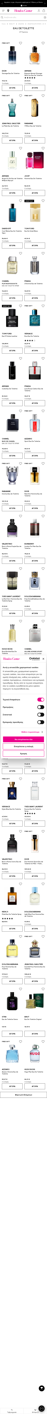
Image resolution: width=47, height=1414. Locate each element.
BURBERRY (29, 544)
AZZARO (28, 439)
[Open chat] (42, 1409)
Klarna (40, 2)
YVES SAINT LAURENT (11, 596)
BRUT (26, 1017)
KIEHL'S (5, 912)
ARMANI (27, 71)
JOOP (27, 176)
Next (45, 3)
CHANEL (5, 281)
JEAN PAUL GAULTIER (11, 123)
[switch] (40, 707)
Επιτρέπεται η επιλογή (23, 746)
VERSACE (28, 334)
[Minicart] (43, 10)
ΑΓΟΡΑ (12, 88)
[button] (2, 17)
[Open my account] (38, 10)
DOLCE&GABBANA (32, 596)
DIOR (4, 71)
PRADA (27, 281)
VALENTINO (7, 544)
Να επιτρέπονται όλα (23, 739)
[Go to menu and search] (3, 10)
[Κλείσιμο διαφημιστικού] (43, 659)
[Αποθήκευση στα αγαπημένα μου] (20, 43)
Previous (2, 3)
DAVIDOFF (6, 228)
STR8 (4, 1017)
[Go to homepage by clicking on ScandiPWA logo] (23, 10)
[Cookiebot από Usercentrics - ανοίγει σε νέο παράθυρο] (30, 658)
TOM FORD (29, 228)
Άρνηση (23, 753)
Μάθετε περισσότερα (30, 732)
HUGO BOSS (7, 649)
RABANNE (28, 123)
